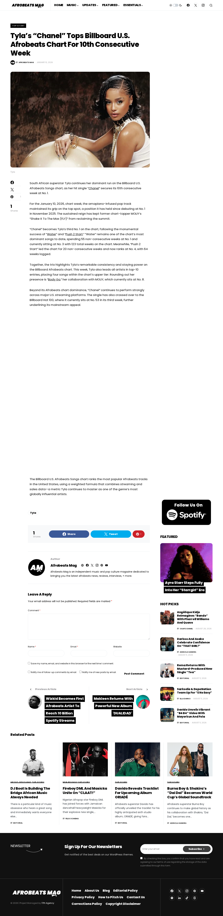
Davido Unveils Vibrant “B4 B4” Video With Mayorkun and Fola (193, 713)
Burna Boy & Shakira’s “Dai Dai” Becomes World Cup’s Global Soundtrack (189, 793)
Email (74, 646)
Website (117, 646)
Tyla (33, 513)
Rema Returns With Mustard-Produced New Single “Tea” (194, 668)
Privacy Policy (83, 897)
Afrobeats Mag (64, 565)
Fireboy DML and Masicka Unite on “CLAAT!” (85, 790)
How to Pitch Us (110, 897)
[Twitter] (195, 5)
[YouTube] (202, 890)
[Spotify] (172, 897)
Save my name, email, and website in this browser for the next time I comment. (72, 663)
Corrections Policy (87, 904)
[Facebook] (188, 5)
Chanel (94, 188)
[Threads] (194, 897)
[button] (175, 5)
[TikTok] (187, 897)
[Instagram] (203, 5)
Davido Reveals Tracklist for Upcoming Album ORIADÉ (137, 793)
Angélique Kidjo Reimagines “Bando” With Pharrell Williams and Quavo (193, 617)
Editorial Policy (125, 890)
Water (51, 234)
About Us (92, 890)
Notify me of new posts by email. (99, 672)
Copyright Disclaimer (123, 904)
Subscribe (195, 849)
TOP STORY (18, 25)
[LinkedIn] (179, 897)
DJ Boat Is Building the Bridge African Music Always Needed (30, 793)
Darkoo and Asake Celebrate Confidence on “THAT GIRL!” (193, 642)
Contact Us (136, 897)
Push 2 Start (74, 234)
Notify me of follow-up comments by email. (54, 672)
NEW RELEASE (70, 782)
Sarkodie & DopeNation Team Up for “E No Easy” (194, 691)
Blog (106, 890)
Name (32, 646)
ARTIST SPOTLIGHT (20, 782)
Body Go (54, 279)
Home (76, 890)
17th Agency (47, 903)
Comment (34, 610)
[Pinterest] (194, 890)
